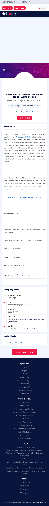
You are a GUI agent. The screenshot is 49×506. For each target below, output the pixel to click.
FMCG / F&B (24, 419)
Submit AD (24, 377)
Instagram (25, 489)
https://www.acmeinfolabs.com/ (15, 189)
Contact (26, 2)
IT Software (24, 402)
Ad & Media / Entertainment (24, 412)
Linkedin (25, 493)
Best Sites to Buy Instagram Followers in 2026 (24, 468)
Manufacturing (24, 422)
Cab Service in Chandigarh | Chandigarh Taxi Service (24, 463)
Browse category (24, 380)
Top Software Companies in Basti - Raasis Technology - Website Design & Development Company (24, 453)
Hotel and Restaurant (24, 415)
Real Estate (24, 435)
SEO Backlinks (24, 387)
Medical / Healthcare (24, 409)
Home (24, 367)
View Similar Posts (24, 352)
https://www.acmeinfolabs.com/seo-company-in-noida (23, 197)
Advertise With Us (10, 2)
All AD (24, 374)
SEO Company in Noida (23, 137)
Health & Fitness (24, 438)
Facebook (25, 482)
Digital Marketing (24, 432)
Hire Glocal (24, 459)
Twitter (26, 485)
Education (24, 406)
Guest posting (24, 384)
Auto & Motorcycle (24, 425)
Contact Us (24, 394)
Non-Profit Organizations (24, 429)
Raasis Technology (39, 502)
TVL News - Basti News (24, 447)
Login (24, 371)
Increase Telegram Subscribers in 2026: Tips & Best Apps (24, 472)
